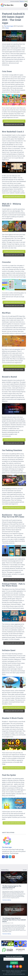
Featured (8, 970)
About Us (23, 970)
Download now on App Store (14, 124)
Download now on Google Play (14, 121)
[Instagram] (17, 966)
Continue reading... (6, 900)
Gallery (12, 970)
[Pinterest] (13, 856)
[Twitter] (10, 966)
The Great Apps (8, 26)
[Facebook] (7, 966)
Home (3, 970)
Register (22, 1)
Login (26, 1)
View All (24, 869)
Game (7, 28)
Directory (17, 970)
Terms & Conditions (16, 972)
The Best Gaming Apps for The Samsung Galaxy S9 (11, 886)
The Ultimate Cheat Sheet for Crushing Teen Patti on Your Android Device (14, 919)
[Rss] (20, 966)
